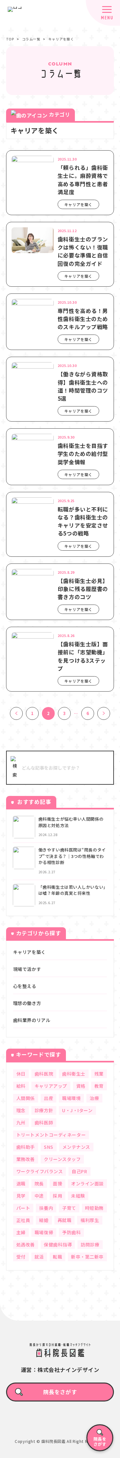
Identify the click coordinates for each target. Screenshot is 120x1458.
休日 (21, 1073)
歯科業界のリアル (31, 1020)
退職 (21, 1183)
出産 (48, 1098)
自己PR (79, 1171)
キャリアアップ (51, 1086)
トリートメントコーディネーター (51, 1134)
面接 (57, 1183)
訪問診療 (90, 1244)
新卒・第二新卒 (87, 1256)
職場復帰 (44, 1232)
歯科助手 (25, 1147)
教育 (99, 1086)
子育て (69, 1208)
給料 (21, 1086)
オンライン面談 (87, 1183)
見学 (21, 1195)
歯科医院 (44, 1073)
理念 (21, 1110)
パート (23, 1208)
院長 (39, 1183)
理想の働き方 (27, 1003)
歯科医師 (44, 1122)
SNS (48, 1147)
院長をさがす (60, 1392)
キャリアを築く (29, 952)
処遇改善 (25, 1244)
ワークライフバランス (39, 1171)
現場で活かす (27, 969)
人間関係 (25, 1098)
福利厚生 (89, 1220)
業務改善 (25, 1159)
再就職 (65, 1220)
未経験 (78, 1195)
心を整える (24, 986)
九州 (21, 1122)
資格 (80, 1086)
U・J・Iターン (77, 1110)
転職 (57, 1256)
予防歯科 (71, 1232)
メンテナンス (76, 1147)
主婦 (21, 1232)
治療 (94, 1098)
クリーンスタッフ (62, 1159)
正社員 (23, 1220)
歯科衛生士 (73, 1073)
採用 (57, 1195)
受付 (21, 1256)
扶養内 (46, 1208)
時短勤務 (94, 1208)
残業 (99, 1073)
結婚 (43, 1220)
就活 (39, 1256)
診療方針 (44, 1110)
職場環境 (71, 1098)
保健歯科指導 (58, 1244)
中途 (39, 1195)
